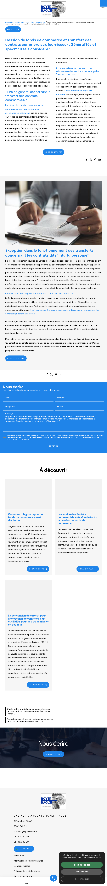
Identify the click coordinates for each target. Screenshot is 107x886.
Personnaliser (82, 879)
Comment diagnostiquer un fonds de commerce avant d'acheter (25, 517)
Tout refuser (82, 871)
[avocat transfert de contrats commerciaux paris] (53, 213)
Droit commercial (38, 22)
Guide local (19, 855)
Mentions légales (22, 866)
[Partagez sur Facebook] (87, 160)
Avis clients (26, 849)
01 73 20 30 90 (21, 836)
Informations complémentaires (28, 860)
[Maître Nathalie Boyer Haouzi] (53, 9)
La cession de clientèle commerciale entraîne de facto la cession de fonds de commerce (77, 519)
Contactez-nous (53, 754)
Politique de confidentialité (27, 871)
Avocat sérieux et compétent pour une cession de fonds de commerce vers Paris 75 (30, 720)
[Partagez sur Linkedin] (100, 160)
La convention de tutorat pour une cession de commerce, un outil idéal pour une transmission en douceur (28, 620)
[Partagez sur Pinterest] (95, 160)
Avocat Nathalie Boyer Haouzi (17, 22)
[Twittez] (91, 160)
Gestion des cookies (24, 876)
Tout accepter (82, 864)
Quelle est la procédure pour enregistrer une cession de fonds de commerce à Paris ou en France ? (28, 711)
